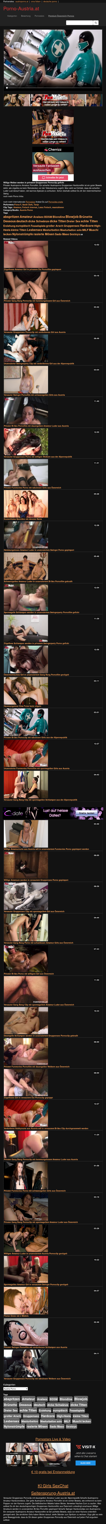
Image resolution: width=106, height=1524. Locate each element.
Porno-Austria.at (21, 8)
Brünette (85, 216)
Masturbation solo (71, 230)
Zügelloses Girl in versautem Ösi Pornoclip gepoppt (28, 1097)
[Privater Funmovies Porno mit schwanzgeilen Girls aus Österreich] (53, 1175)
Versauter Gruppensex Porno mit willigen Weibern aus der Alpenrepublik (38, 456)
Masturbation (51, 230)
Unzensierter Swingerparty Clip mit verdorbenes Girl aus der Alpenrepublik (39, 363)
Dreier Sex (73, 221)
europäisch (23, 226)
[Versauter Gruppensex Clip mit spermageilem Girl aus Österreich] (53, 896)
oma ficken (36, 1)
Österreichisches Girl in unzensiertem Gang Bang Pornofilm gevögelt (36, 674)
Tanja (36, 204)
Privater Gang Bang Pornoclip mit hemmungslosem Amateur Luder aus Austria (41, 1159)
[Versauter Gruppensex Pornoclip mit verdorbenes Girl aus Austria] (53, 317)
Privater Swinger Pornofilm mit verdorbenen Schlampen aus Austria (35, 1347)
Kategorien (12, 15)
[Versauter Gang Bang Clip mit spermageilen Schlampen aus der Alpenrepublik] (53, 784)
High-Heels (64, 1416)
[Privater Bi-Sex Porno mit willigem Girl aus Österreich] (53, 958)
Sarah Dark (27, 204)
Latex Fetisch (44, 207)
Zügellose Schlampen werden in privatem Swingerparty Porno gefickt (36, 643)
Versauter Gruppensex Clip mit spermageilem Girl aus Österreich (34, 911)
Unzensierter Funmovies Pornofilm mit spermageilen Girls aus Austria (36, 768)
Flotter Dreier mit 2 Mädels (16, 1315)
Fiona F (17, 204)
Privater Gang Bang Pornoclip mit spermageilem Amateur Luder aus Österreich (41, 1222)
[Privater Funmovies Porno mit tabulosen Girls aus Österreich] (53, 472)
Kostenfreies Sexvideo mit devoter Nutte (23, 519)
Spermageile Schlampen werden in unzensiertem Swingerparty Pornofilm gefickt (41, 612)
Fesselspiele (38, 226)
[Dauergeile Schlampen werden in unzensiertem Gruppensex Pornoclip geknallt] (53, 1020)
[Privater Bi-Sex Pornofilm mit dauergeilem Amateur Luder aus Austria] (53, 410)
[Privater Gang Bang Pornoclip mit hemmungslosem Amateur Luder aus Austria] (53, 1144)
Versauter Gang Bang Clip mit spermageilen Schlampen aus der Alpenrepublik (40, 799)
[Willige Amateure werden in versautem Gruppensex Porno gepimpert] (53, 865)
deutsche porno (50, 1)
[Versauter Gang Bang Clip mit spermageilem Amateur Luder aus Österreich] (53, 989)
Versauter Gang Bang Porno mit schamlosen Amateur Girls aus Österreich (38, 942)
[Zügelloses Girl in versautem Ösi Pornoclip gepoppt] (53, 1082)
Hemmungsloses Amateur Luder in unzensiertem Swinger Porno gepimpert (39, 550)
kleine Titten (18, 230)
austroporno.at (21, 1)
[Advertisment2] (53, 164)
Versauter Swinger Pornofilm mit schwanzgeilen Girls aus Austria (34, 394)
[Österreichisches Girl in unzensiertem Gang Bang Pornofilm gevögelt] (53, 659)
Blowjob (72, 216)
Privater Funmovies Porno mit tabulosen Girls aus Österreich (32, 487)
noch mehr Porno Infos (13, 196)
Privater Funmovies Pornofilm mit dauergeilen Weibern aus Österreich (37, 1066)
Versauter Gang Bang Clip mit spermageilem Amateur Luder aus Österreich (39, 1004)
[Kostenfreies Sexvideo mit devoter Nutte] (53, 504)
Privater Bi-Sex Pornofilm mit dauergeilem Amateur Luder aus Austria (36, 425)
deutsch (22, 221)
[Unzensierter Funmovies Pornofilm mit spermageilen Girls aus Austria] (53, 753)
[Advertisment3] (53, 813)
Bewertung (26, 15)
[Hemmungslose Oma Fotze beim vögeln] (53, 691)
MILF (85, 230)
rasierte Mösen (44, 234)
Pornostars (39, 15)
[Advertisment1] (53, 127)
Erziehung (9, 226)
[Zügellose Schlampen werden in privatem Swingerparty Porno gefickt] (53, 628)
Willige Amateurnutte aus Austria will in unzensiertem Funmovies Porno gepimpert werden (46, 849)
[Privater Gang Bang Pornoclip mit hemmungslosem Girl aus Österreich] (53, 285)
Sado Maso (62, 234)
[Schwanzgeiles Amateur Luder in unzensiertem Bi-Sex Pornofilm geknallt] (53, 566)
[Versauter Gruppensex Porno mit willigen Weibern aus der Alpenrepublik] (53, 441)
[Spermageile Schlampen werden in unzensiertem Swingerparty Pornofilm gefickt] (53, 597)
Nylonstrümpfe (22, 234)
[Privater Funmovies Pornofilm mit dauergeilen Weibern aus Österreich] (53, 1051)
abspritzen (11, 216)
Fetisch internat (29, 207)
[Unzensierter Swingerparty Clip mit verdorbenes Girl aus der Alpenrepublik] (53, 348)
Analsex (38, 217)
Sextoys (75, 234)
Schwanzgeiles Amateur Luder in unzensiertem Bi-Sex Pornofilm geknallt (38, 581)
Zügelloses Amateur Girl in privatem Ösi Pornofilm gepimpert (32, 269)
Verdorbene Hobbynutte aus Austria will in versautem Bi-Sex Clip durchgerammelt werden (46, 1128)
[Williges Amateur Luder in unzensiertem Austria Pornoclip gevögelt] (53, 1238)
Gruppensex (72, 226)
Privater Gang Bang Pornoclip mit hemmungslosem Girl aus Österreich (37, 300)
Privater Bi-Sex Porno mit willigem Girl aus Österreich (29, 973)
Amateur (17, 207)
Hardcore (87, 225)
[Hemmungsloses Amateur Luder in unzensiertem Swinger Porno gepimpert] (53, 535)
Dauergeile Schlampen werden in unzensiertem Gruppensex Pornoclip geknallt (41, 1035)
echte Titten (89, 221)
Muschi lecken (81, 1421)
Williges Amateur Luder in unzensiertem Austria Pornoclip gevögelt (35, 1253)
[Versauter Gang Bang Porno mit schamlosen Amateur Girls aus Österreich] (53, 927)
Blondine (59, 217)
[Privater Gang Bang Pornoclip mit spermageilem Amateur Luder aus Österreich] (53, 1207)
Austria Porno (26, 210)
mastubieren (58, 207)
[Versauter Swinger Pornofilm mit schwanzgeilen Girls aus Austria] (53, 379)
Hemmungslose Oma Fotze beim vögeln (22, 706)
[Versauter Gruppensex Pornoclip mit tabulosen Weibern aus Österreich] (53, 1363)
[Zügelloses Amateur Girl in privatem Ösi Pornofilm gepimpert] (53, 254)
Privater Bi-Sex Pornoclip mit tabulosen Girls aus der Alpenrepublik (35, 737)
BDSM (48, 217)
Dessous (9, 221)
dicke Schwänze (38, 221)
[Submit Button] (96, 22)
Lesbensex (34, 230)
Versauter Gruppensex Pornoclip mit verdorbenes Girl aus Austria (35, 332)
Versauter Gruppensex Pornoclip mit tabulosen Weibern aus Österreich (37, 1378)
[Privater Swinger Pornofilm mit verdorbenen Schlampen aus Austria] (53, 1332)
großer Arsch (54, 226)
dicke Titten (58, 221)
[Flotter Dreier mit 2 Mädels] (53, 1300)
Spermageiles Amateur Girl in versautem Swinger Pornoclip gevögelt (36, 1284)
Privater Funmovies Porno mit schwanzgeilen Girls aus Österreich (35, 1190)
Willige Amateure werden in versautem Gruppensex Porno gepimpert (36, 880)
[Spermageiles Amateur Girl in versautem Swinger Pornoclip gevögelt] (53, 1269)
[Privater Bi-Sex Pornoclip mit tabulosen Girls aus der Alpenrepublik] (53, 722)
